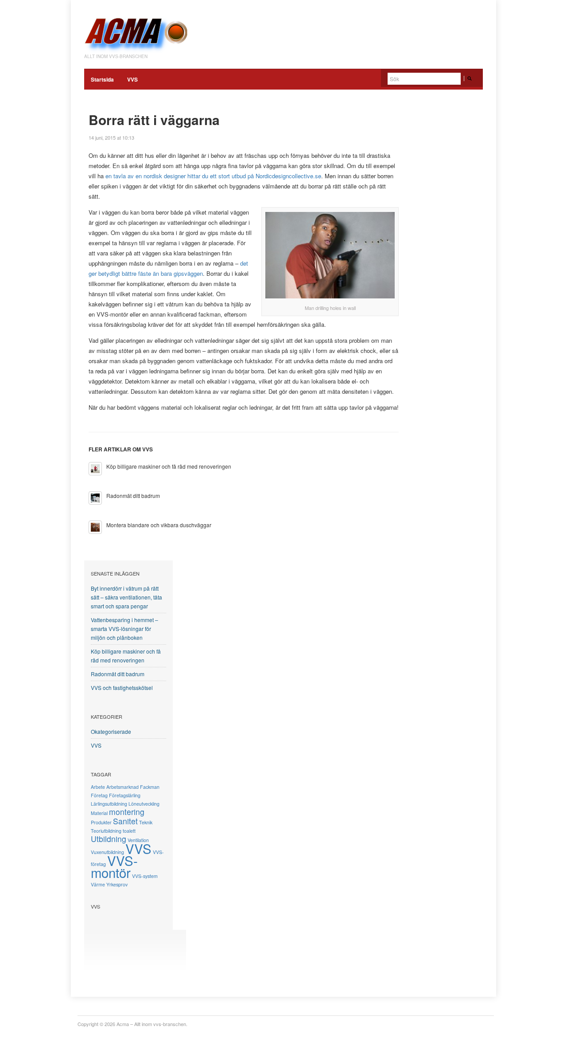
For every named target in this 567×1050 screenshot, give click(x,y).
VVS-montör (114, 866)
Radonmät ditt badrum (133, 495)
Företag (99, 795)
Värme (98, 884)
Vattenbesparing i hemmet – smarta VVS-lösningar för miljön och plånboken (124, 628)
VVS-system (145, 876)
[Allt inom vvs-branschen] (137, 30)
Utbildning (108, 838)
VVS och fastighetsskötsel (122, 687)
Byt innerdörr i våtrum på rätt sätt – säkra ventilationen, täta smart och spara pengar (126, 597)
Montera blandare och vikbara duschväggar (158, 525)
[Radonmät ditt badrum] (95, 498)
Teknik (145, 822)
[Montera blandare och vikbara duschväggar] (95, 527)
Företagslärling (124, 795)
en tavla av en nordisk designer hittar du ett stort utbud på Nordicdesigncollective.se (213, 176)
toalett (129, 830)
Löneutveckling (143, 803)
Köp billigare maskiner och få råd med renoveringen (168, 466)
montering (126, 811)
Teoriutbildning (106, 830)
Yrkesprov (117, 884)
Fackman (149, 787)
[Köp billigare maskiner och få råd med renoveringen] (95, 468)
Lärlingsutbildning (109, 803)
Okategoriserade (111, 731)
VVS (132, 79)
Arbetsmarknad (122, 787)
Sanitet (125, 821)
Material (99, 813)
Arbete (98, 787)
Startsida (102, 79)
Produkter (101, 822)
